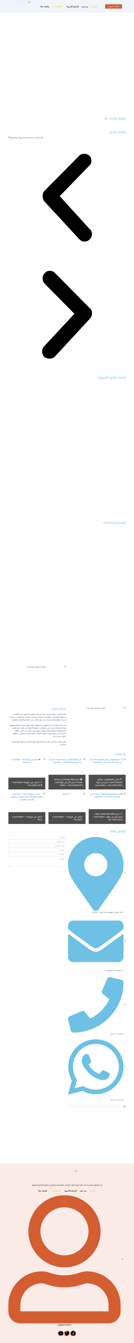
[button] (72, 6)
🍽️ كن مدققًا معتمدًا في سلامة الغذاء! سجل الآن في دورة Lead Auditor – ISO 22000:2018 (68, 782)
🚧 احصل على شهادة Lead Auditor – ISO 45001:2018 (27, 783)
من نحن (85, 6)
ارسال (61, 869)
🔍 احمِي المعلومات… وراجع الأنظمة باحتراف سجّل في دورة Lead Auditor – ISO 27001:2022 (108, 782)
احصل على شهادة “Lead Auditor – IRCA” (27, 818)
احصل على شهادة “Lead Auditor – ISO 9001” (67, 818)
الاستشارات (57, 6)
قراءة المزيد (116, 399)
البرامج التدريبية (73, 6)
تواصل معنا (44, 6)
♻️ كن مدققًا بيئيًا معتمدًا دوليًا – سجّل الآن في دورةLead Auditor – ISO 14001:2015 (107, 817)
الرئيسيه (94, 6)
